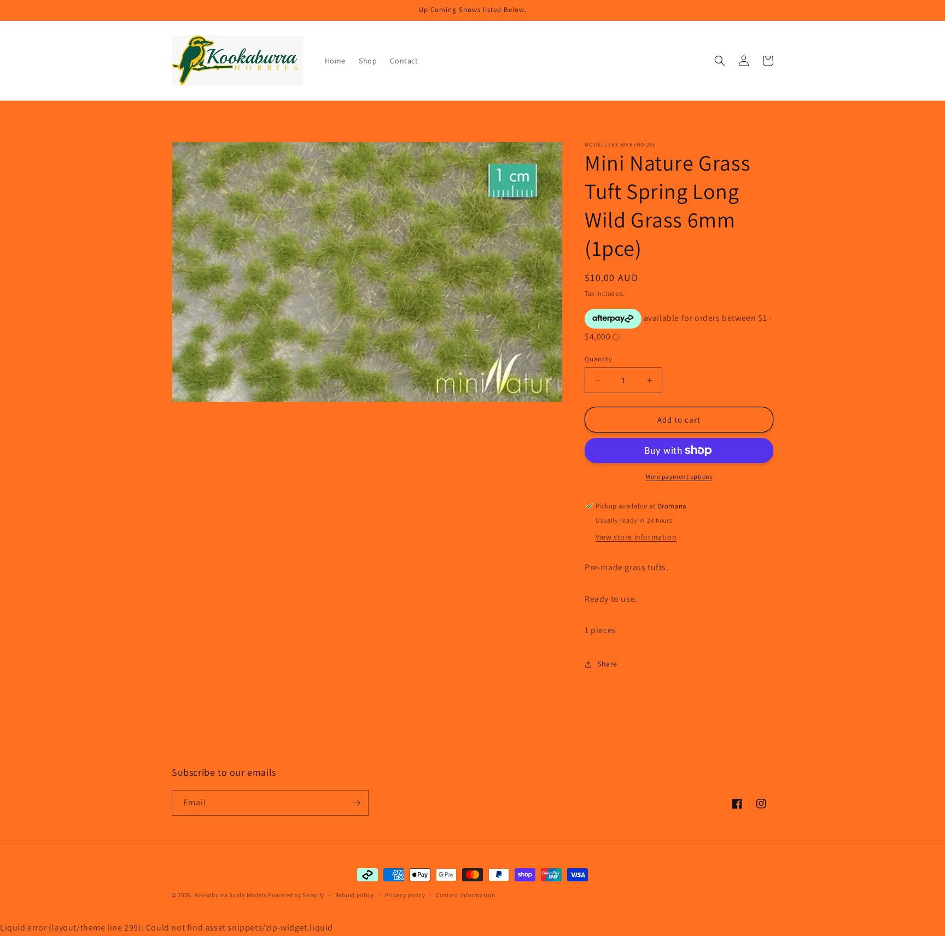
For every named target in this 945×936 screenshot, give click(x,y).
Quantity (598, 359)
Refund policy (354, 895)
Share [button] (607, 664)
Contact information (465, 895)
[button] (720, 61)
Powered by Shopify (296, 895)
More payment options (679, 476)
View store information (636, 537)
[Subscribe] (356, 803)
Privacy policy (405, 895)
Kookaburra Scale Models (230, 895)
